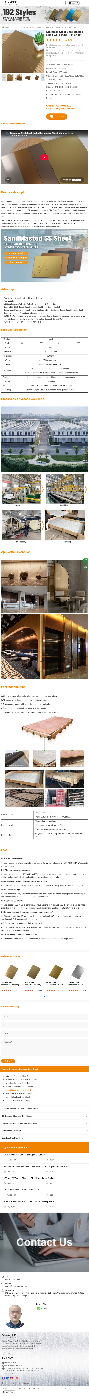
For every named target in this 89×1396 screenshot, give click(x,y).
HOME (7, 27)
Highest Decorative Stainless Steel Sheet (20, 1123)
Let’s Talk (9, 1392)
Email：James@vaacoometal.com (61, 109)
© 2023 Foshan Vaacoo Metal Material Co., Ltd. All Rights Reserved (26, 1389)
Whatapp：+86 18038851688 (58, 106)
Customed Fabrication (11, 1131)
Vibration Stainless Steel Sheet (18, 1083)
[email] (85, 567)
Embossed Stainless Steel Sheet (19, 1087)
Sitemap (54, 1389)
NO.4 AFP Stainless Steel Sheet (19, 1094)
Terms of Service (22, 1383)
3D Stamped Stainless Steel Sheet (17, 1116)
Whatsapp (44, 1308)
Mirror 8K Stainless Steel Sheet (19, 1076)
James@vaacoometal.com (16, 1286)
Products (15, 27)
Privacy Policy (8, 1383)
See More (8, 1353)
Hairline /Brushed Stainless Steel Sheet (22, 1080)
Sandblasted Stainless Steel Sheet (63, 27)
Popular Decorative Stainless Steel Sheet (35, 27)
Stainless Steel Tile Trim (12, 1138)
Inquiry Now (59, 116)
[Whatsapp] (85, 561)
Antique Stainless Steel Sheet (18, 1100)
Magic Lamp (69, 1389)
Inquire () (75, 3)
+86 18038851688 (12, 1279)
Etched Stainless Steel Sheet (18, 1097)
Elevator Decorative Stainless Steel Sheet (20, 1109)
